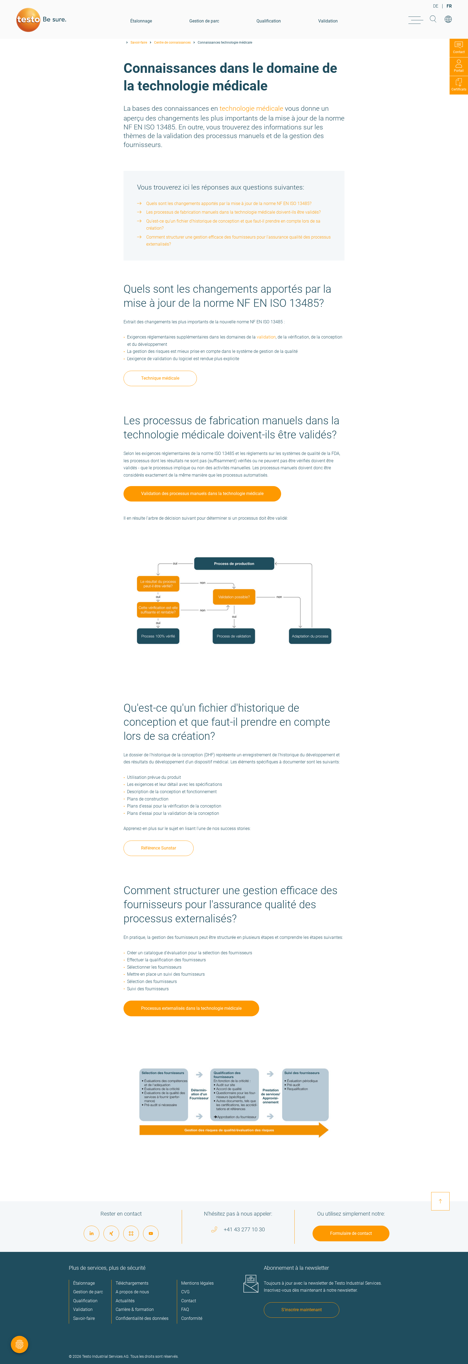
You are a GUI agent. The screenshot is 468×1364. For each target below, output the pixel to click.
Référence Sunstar (158, 848)
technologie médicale (251, 108)
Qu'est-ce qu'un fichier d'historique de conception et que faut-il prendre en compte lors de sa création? (233, 225)
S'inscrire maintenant (301, 1309)
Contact (459, 52)
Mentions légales (197, 1283)
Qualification (268, 21)
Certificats (458, 89)
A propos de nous (132, 1291)
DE (435, 6)
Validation (328, 21)
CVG (185, 1291)
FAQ (185, 1309)
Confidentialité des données (142, 1318)
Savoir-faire (139, 42)
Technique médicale (160, 378)
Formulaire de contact (351, 1233)
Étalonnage (141, 21)
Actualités (125, 1300)
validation (266, 337)
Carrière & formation (135, 1309)
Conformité (191, 1318)
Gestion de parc (204, 21)
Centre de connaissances (172, 42)
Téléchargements (132, 1283)
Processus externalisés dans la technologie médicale (191, 1008)
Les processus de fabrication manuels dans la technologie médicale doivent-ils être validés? (233, 212)
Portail (459, 71)
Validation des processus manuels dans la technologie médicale (202, 493)
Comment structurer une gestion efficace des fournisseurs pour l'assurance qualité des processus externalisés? (238, 241)
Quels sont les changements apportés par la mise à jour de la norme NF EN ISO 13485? (228, 203)
